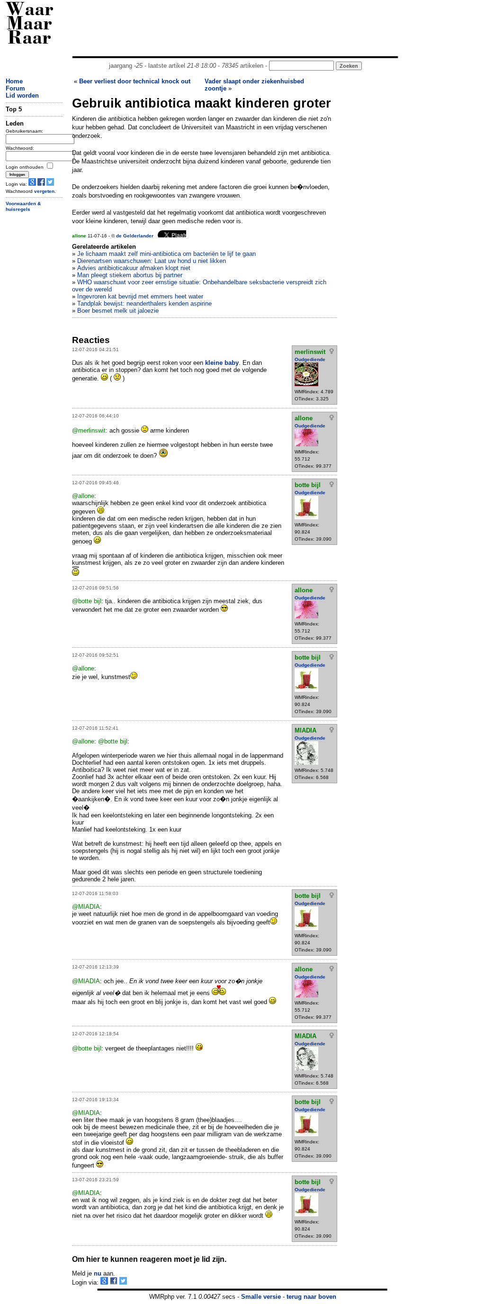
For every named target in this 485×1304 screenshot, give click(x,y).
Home (14, 81)
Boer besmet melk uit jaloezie (118, 310)
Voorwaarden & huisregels (23, 206)
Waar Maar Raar (30, 25)
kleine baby (222, 362)
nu (97, 1273)
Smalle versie (261, 1296)
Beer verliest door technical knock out (134, 81)
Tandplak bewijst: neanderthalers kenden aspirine (144, 303)
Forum (15, 88)
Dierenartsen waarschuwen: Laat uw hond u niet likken (151, 260)
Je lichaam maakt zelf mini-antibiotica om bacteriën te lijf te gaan (166, 253)
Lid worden (22, 95)
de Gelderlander (134, 235)
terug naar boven (311, 1296)
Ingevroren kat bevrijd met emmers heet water (140, 296)
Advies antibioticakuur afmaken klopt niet (133, 268)
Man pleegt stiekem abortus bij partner (129, 275)
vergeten (44, 191)
